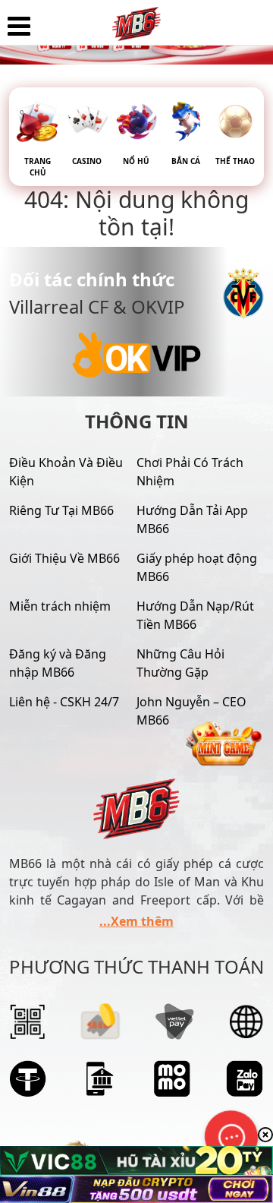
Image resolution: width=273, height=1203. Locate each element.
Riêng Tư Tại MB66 (61, 510)
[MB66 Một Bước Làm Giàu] (136, 19)
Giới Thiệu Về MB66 (64, 558)
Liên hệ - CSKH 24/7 (64, 701)
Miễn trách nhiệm (60, 606)
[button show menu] (19, 27)
